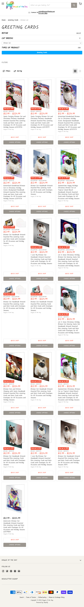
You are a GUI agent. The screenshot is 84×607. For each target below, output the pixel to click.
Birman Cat (7, 43)
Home (4, 20)
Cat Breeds (7, 38)
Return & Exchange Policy (56, 597)
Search (22, 597)
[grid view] (75, 71)
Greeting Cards (13, 20)
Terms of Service (31, 597)
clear (80, 38)
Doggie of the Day (8, 129)
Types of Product (10, 47)
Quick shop (15, 137)
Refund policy (42, 597)
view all (78, 33)
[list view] (80, 71)
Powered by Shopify (42, 602)
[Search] (74, 5)
